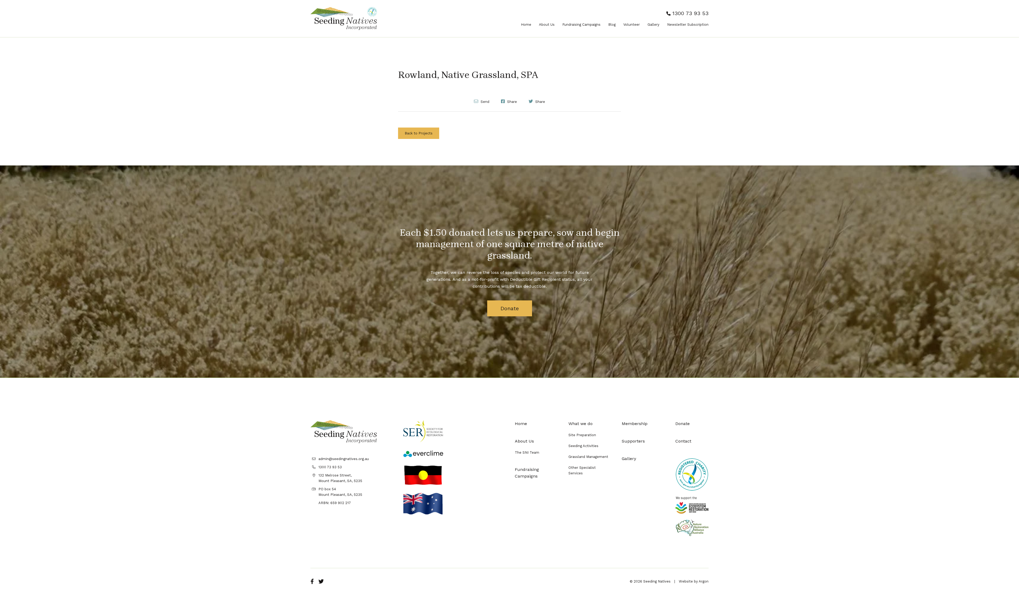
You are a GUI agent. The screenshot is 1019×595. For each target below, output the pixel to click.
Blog (612, 25)
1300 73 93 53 (690, 13)
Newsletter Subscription (688, 25)
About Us (547, 25)
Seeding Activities (583, 446)
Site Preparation (582, 435)
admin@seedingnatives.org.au (343, 459)
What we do (580, 423)
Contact (683, 441)
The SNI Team (527, 452)
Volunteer (631, 25)
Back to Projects (419, 133)
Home (526, 25)
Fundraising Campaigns (581, 25)
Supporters (633, 441)
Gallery (653, 25)
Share (511, 101)
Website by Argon (694, 581)
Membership (634, 423)
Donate (509, 308)
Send (484, 101)
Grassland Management (588, 457)
